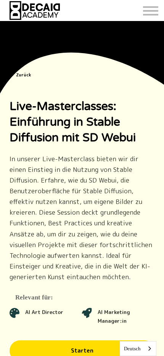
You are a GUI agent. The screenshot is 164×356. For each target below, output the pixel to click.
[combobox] (138, 348)
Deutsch (132, 348)
